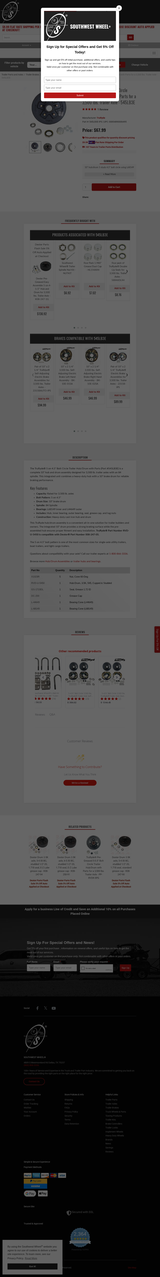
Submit (80, 95)
